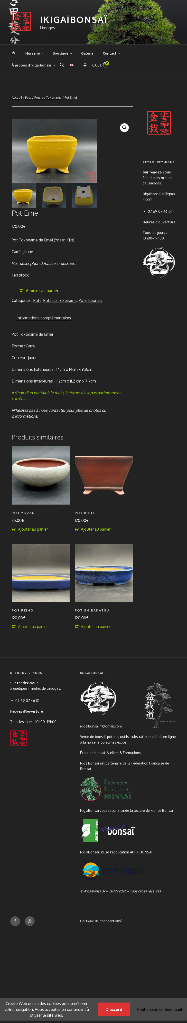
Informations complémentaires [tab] (44, 318)
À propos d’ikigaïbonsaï (31, 65)
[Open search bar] (62, 64)
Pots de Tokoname (48, 97)
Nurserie (32, 53)
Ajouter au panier (42, 290)
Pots (28, 97)
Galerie (87, 53)
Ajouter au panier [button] (33, 529)
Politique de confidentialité (101, 921)
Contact (109, 53)
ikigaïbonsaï (74, 19)
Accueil (17, 97)
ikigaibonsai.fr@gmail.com (101, 726)
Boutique (60, 53)
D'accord (114, 1009)
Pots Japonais (90, 300)
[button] (124, 127)
